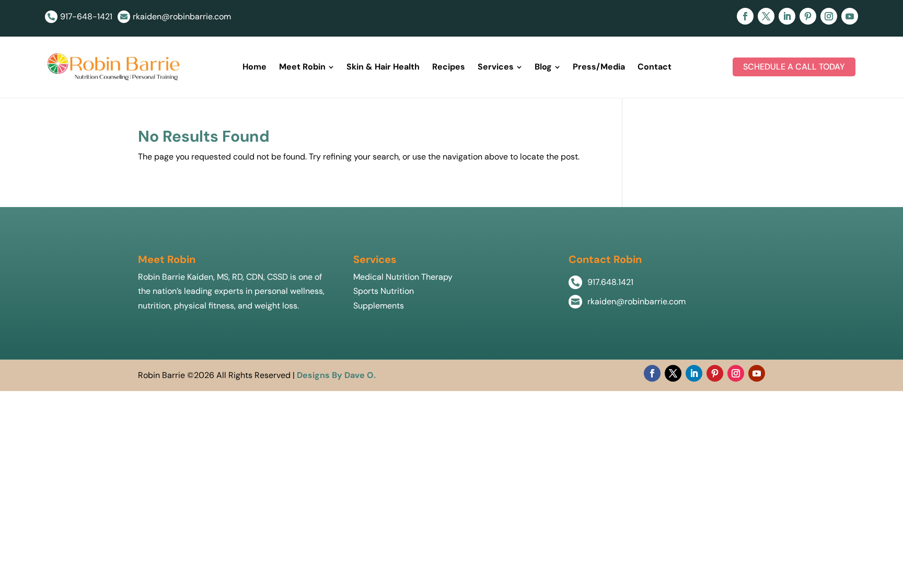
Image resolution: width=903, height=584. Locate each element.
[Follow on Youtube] (849, 16)
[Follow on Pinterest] (808, 16)
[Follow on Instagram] (828, 16)
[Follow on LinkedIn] (787, 16)
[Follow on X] (766, 16)
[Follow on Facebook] (745, 16)
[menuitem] (254, 66)
